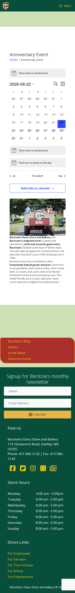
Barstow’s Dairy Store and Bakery (30, 237)
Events (14, 60)
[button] (37, 414)
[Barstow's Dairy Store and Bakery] (5, 5)
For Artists (15, 571)
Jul (14, 175)
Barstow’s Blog (19, 341)
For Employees (19, 553)
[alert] (38, 73)
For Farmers (17, 559)
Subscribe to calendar (35, 188)
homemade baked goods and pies (30, 264)
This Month (37, 175)
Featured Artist (19, 359)
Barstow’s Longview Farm (25, 240)
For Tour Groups (20, 565)
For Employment (20, 576)
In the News (17, 353)
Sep (60, 175)
